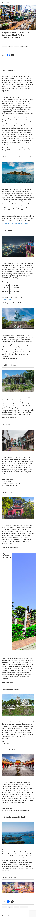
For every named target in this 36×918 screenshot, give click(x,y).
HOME (3, 2)
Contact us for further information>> (15, 224)
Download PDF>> (7, 299)
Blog (8, 2)
